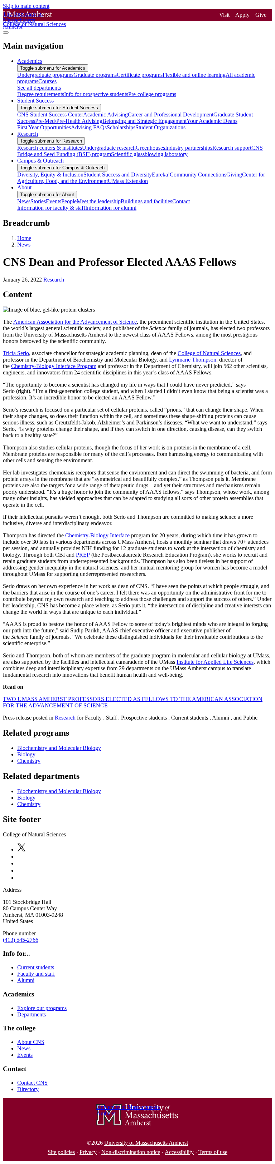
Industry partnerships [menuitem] (188, 148)
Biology (26, 754)
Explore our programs (42, 1008)
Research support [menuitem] (231, 148)
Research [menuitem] (27, 134)
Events (25, 1055)
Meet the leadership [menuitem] (99, 201)
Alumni (25, 980)
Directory (28, 1089)
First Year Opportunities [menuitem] (44, 127)
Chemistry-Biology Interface (97, 535)
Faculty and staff (36, 974)
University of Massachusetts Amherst (146, 1143)
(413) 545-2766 (20, 940)
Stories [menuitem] (38, 201)
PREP (83, 555)
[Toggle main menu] (6, 32)
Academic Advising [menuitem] (105, 114)
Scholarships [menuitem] (121, 127)
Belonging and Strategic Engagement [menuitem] (144, 121)
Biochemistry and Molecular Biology (59, 748)
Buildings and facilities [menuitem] (146, 201)
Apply (242, 15)
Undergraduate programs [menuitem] (45, 75)
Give (260, 15)
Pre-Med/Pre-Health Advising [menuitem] (68, 121)
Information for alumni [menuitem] (110, 208)
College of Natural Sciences (209, 353)
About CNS (30, 1042)
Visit (224, 15)
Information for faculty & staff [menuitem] (51, 208)
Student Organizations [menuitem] (160, 127)
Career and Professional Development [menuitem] (170, 114)
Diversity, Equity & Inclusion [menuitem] (50, 174)
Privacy (88, 1152)
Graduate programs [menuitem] (95, 75)
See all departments (39, 88)
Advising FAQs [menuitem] (89, 127)
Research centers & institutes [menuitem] (49, 148)
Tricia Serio (16, 353)
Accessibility (179, 1152)
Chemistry (28, 761)
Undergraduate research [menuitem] (109, 148)
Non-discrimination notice (130, 1152)
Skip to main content (26, 6)
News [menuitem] (23, 201)
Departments (31, 1014)
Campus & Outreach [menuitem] (40, 161)
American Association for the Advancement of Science (75, 322)
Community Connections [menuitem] (198, 174)
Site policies (61, 1152)
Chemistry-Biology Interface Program (53, 366)
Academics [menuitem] (29, 61)
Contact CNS (32, 1083)
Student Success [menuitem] (35, 101)
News (23, 245)
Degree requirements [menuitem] (40, 94)
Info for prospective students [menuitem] (96, 94)
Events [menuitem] (53, 201)
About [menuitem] (24, 187)
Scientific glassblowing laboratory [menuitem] (149, 154)
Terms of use (212, 1152)
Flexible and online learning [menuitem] (194, 75)
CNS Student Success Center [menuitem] (50, 114)
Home (24, 238)
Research (53, 280)
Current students (35, 967)
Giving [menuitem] (234, 174)
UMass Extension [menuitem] (128, 181)
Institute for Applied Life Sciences (215, 662)
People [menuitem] (69, 201)
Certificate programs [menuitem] (140, 75)
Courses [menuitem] (47, 81)
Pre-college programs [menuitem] (152, 94)
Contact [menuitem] (181, 201)
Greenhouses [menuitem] (150, 148)
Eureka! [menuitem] (161, 174)
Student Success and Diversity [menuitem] (117, 174)
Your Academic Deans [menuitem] (212, 121)
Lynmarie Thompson (192, 360)
